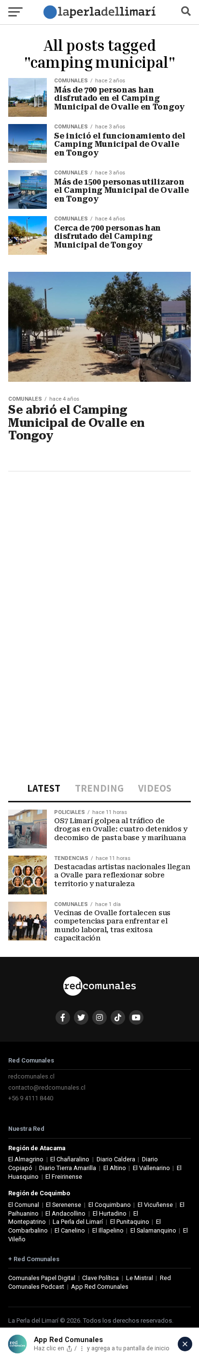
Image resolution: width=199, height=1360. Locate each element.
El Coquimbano (109, 1204)
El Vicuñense (155, 1204)
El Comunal (23, 1204)
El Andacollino (65, 1213)
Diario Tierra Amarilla (67, 1168)
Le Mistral (139, 1278)
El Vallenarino (151, 1168)
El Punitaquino (129, 1221)
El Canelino (70, 1230)
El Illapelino (108, 1230)
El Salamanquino (153, 1230)
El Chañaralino (69, 1159)
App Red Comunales (99, 1286)
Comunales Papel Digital (41, 1278)
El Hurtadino (110, 1213)
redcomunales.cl (31, 1076)
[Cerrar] (185, 1344)
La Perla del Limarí (78, 1221)
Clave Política (100, 1278)
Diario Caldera (116, 1159)
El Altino (114, 1168)
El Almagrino (25, 1159)
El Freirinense (63, 1176)
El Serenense (63, 1204)
